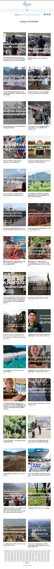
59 (45, 556)
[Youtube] (49, 14)
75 (48, 558)
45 (48, 554)
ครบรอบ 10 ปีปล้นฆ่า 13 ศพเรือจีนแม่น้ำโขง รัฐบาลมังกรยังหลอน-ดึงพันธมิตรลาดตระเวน (13, 194)
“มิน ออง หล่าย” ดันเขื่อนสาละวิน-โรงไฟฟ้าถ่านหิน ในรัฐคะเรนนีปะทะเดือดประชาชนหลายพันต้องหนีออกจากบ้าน (39, 545)
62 (9, 558)
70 (33, 558)
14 (46, 550)
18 (12, 552)
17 (9, 552)
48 (12, 556)
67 (24, 558)
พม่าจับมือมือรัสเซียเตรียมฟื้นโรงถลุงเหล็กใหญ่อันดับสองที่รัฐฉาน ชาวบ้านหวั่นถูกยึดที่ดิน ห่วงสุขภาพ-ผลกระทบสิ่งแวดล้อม (38, 195)
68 (27, 558)
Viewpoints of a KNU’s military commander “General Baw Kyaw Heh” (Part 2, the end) (38, 297)
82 (24, 560)
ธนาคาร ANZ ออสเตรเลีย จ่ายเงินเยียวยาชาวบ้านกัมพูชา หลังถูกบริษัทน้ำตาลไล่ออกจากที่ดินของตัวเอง (39, 475)
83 (27, 560)
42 (39, 554)
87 (39, 560)
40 (33, 554)
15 (49, 550)
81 (21, 560)
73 (42, 558)
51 (21, 556)
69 (30, 558)
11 (37, 550)
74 (45, 558)
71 (36, 558)
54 (30, 556)
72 (39, 558)
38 (27, 554)
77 (9, 560)
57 (39, 556)
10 (34, 550)
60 (48, 556)
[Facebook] (45, 14)
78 (12, 560)
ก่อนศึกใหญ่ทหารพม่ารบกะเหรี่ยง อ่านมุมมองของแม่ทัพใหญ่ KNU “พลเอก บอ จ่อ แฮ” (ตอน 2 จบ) (39, 335)
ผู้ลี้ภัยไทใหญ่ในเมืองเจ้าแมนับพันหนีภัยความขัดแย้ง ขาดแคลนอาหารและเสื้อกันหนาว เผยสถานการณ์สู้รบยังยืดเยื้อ (14, 263)
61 (6, 558)
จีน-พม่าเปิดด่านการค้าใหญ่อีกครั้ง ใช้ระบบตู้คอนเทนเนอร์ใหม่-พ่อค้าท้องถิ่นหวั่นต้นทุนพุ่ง (38, 441)
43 (42, 554)
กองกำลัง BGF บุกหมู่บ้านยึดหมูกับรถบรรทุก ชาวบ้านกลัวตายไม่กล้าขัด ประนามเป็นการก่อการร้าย (14, 229)
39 (30, 554)
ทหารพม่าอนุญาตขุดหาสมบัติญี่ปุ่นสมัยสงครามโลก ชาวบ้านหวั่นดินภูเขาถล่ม (39, 229)
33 (12, 554)
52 (24, 556)
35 (18, 554)
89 (45, 560)
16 (6, 552)
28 (42, 552)
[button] (27, 10)
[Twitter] (47, 14)
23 (27, 552)
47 (9, 556)
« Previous (6, 550)
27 (39, 552)
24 (30, 552)
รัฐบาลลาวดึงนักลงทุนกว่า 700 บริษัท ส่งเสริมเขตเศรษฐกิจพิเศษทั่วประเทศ (14, 127)
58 (42, 556)
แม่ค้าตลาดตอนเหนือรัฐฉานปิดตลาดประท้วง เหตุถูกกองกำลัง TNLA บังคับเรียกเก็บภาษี (39, 161)
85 (33, 560)
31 (6, 554)
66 (21, 558)
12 (40, 550)
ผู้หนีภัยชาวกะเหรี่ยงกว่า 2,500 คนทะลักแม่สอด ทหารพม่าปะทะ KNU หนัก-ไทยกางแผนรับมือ (38, 92)
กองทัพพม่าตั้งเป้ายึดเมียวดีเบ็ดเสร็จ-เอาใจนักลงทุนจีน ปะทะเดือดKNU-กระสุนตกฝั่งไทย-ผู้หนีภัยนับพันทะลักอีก (14, 93)
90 (48, 560)
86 (36, 560)
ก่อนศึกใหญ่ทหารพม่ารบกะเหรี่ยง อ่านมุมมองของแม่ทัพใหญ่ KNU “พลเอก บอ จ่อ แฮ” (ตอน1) (39, 371)
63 (12, 558)
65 (18, 558)
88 (42, 560)
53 (27, 556)
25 (33, 552)
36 (21, 554)
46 (6, 556)
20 (18, 552)
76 (6, 560)
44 (45, 554)
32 (9, 554)
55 (33, 556)
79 (15, 560)
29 (45, 552)
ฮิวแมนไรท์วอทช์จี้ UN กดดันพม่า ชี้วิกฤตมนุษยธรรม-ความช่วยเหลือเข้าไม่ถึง (12, 161)
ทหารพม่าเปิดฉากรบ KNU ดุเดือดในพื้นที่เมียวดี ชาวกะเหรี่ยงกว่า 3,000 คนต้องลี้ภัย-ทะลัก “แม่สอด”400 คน (38, 128)
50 (18, 556)
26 (36, 552)
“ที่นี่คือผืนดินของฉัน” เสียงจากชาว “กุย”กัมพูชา (39, 508)
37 (24, 554)
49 (15, 556)
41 (36, 554)
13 (43, 550)
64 (15, 558)
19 (15, 552)
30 (48, 552)
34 (15, 554)
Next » (27, 562)
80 (18, 560)
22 (24, 552)
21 (21, 552)
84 (30, 560)
